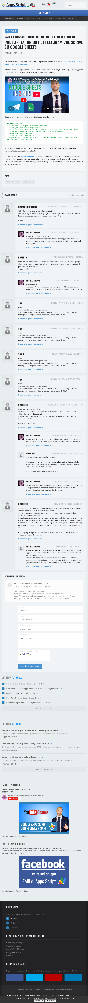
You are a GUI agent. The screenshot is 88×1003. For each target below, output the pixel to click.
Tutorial (14, 918)
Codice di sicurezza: (28, 652)
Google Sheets (28, 182)
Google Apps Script (13, 182)
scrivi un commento (76, 195)
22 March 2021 (11, 53)
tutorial (19, 18)
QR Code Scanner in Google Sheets (20, 693)
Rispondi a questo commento (30, 224)
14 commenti (11, 30)
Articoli (13, 923)
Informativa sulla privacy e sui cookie (58, 990)
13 (53, 702)
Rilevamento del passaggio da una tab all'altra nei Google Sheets (32, 688)
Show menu (44, 13)
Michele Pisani (33, 232)
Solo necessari (50, 1001)
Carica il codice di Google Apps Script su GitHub (25, 684)
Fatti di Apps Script (13, 844)
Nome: (23, 607)
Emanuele (23, 405)
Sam (20, 303)
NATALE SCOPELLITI (27, 207)
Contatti (14, 927)
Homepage (9, 18)
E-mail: (23, 616)
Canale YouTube (11, 785)
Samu (21, 354)
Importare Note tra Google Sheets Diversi (23, 698)
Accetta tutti (39, 1001)
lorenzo (22, 257)
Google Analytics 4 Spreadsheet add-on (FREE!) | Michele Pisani (30, 730)
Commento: (25, 635)
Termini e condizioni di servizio (28, 990)
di (21, 53)
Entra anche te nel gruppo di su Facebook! (32, 848)
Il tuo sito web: (26, 625)
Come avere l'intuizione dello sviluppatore (21, 757)
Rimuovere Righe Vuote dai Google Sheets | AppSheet (28, 702)
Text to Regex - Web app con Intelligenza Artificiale (25, 743)
